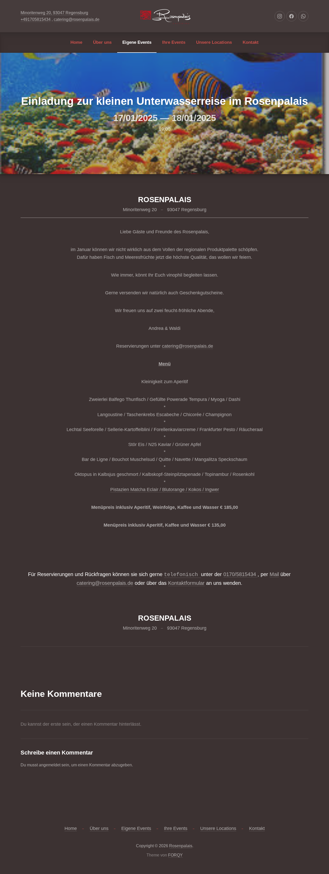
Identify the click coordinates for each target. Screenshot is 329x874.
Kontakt (251, 42)
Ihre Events (173, 42)
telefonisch (182, 575)
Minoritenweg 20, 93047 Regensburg (54, 13)
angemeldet (49, 765)
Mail (274, 574)
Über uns (102, 42)
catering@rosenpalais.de (76, 19)
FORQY (175, 855)
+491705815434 (36, 19)
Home (76, 42)
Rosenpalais (180, 846)
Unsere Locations (214, 42)
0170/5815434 (240, 574)
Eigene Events (136, 42)
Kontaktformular (186, 583)
